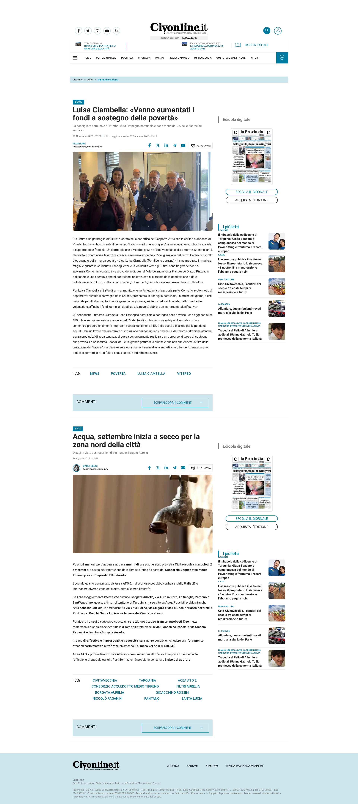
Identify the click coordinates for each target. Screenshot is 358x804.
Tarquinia (147, 680)
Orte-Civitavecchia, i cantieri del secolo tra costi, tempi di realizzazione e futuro (239, 288)
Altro (90, 79)
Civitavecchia (105, 680)
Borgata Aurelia (109, 692)
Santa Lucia (191, 698)
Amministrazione (108, 79)
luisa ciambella (151, 373)
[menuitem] (87, 57)
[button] (277, 31)
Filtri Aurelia (188, 686)
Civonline (77, 79)
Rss (116, 31)
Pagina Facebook (78, 31)
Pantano (152, 698)
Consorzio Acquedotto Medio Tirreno (125, 686)
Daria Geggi (90, 466)
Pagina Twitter (88, 31)
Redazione (79, 143)
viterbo (184, 373)
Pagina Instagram (97, 31)
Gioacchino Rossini (172, 692)
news (94, 373)
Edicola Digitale (256, 45)
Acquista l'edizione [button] (251, 200)
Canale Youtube (107, 31)
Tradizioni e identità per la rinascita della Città (100, 47)
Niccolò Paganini (108, 698)
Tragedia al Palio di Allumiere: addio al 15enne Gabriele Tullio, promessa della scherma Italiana (240, 334)
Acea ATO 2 (187, 680)
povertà (118, 373)
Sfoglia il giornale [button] (251, 192)
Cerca (266, 31)
